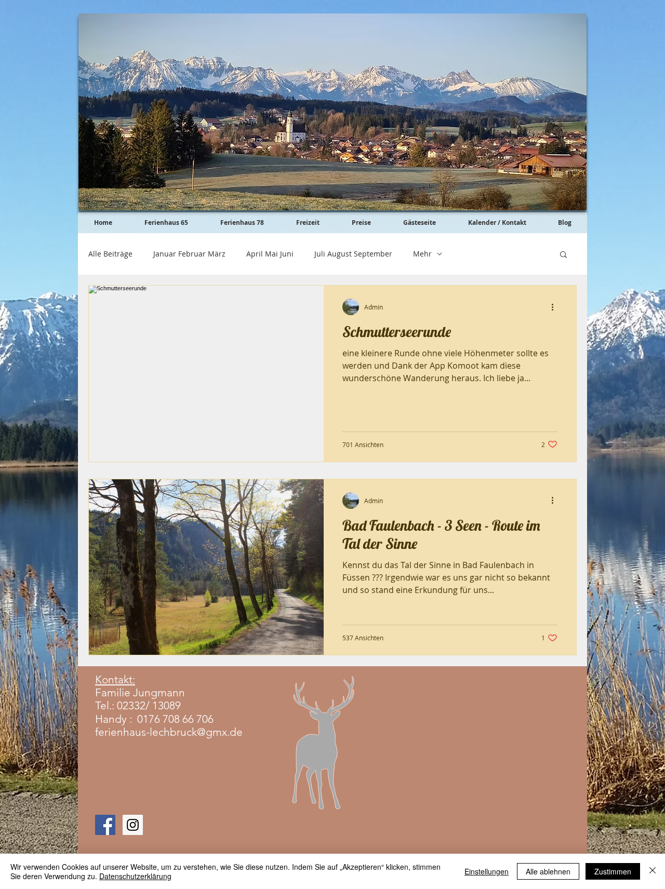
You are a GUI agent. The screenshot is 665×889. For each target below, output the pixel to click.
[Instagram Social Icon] (133, 825)
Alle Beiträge (110, 254)
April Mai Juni (270, 254)
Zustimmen (612, 871)
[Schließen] (652, 871)
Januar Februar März (189, 254)
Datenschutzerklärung (135, 876)
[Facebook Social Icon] (105, 825)
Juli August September (353, 254)
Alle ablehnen (548, 871)
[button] (563, 255)
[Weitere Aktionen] (556, 307)
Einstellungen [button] (486, 871)
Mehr (422, 254)
